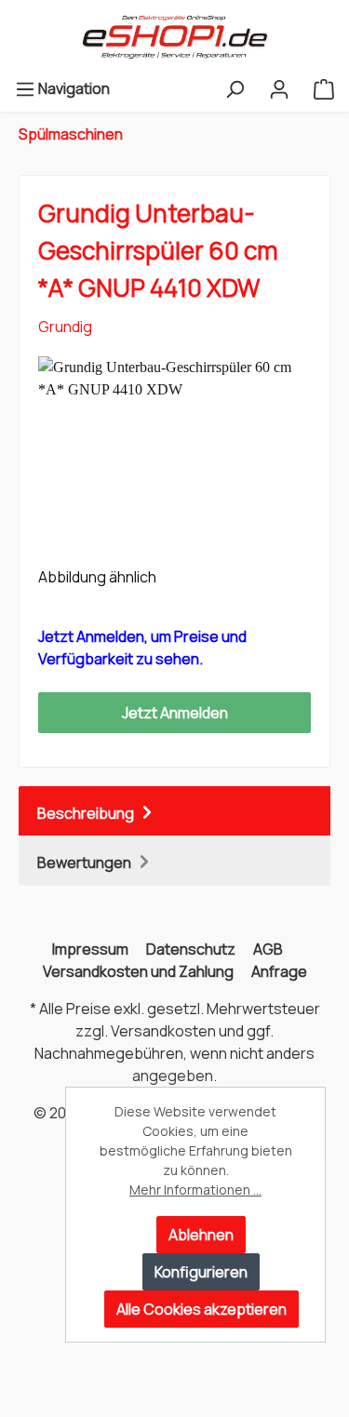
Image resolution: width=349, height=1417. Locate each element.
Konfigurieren (201, 1272)
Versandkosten (163, 1031)
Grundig (65, 326)
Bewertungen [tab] (85, 862)
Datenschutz (190, 949)
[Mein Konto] (279, 88)
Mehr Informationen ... (195, 1189)
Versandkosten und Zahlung (138, 971)
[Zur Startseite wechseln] (174, 37)
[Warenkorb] (324, 88)
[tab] (174, 811)
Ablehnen (201, 1234)
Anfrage (279, 971)
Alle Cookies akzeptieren (201, 1309)
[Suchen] (234, 88)
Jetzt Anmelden (175, 712)
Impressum (90, 949)
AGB (268, 949)
